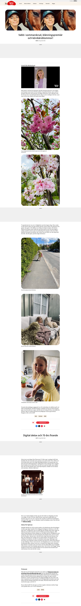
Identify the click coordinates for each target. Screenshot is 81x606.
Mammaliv (48, 3)
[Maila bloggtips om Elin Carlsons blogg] (44, 426)
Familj (42, 589)
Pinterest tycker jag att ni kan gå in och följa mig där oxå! (40, 572)
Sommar (40, 416)
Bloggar (53, 3)
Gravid (20, 3)
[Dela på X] (39, 426)
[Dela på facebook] (37, 426)
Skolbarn (35, 3)
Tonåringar (41, 3)
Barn (37, 40)
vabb (45, 416)
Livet (37, 438)
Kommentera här (43, 422)
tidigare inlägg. (27, 521)
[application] (40, 77)
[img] (33, 422)
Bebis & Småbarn (27, 3)
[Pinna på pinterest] (42, 426)
